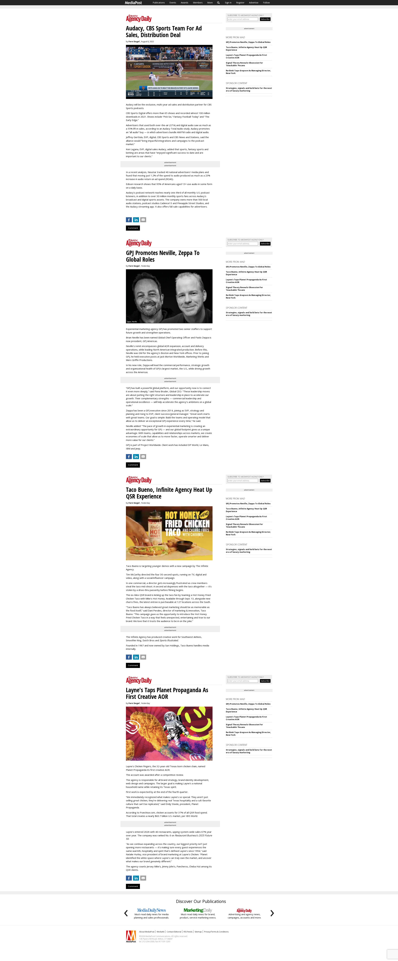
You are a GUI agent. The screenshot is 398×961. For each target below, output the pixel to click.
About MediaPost (146, 931)
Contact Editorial (174, 931)
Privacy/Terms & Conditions (216, 931)
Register (240, 2)
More (210, 2)
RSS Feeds (188, 931)
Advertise (253, 2)
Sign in (228, 2)
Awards (184, 2)
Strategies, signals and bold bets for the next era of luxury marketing (249, 89)
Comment (133, 228)
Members (198, 2)
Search (218, 2)
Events (172, 2)
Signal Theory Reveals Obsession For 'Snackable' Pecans (244, 64)
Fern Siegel (134, 41)
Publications (159, 2)
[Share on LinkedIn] (136, 219)
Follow (266, 2)
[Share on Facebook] (129, 219)
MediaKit (160, 931)
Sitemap (198, 931)
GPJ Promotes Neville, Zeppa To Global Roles (248, 42)
